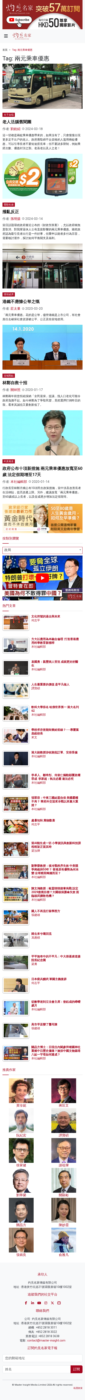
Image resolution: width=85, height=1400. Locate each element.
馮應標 (35, 937)
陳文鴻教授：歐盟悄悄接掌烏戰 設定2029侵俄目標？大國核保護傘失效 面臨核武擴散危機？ (55, 892)
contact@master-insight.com (46, 1340)
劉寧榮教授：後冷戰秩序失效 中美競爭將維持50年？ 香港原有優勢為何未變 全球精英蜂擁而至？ (55, 869)
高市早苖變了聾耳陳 (44, 1024)
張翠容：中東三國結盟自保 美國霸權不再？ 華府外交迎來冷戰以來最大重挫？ (54, 801)
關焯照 (15, 390)
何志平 (35, 620)
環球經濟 (9, 294)
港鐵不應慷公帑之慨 (21, 301)
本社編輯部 (19, 482)
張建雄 (35, 915)
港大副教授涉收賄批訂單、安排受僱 (54, 752)
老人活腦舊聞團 (16, 121)
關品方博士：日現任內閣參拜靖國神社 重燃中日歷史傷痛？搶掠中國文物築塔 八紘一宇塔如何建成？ (55, 1050)
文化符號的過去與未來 (45, 616)
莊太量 (15, 309)
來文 (34, 737)
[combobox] (42, 550)
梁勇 (34, 964)
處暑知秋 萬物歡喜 (43, 820)
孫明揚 (15, 219)
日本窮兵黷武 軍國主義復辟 (49, 979)
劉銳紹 (15, 129)
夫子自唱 (9, 114)
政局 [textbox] (7, 550)
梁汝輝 (35, 850)
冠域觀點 (9, 375)
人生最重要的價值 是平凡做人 (50, 684)
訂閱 (76, 1369)
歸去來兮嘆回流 (41, 933)
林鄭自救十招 (14, 382)
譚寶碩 (35, 688)
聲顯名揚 (9, 204)
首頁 (4, 49)
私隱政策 (78, 1388)
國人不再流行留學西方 (45, 911)
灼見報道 (9, 461)
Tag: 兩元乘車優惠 (22, 49)
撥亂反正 (10, 211)
